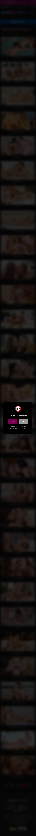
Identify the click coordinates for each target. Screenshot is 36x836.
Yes (12, 421)
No (24, 421)
